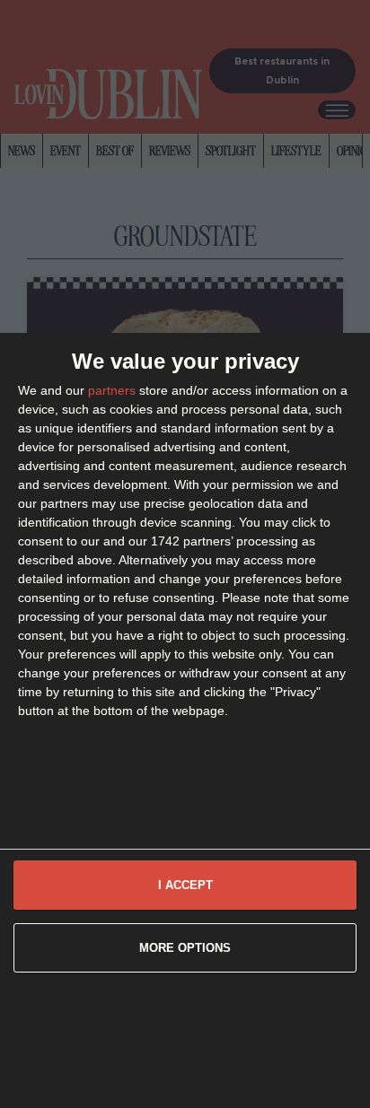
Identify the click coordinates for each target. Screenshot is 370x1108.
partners (112, 390)
